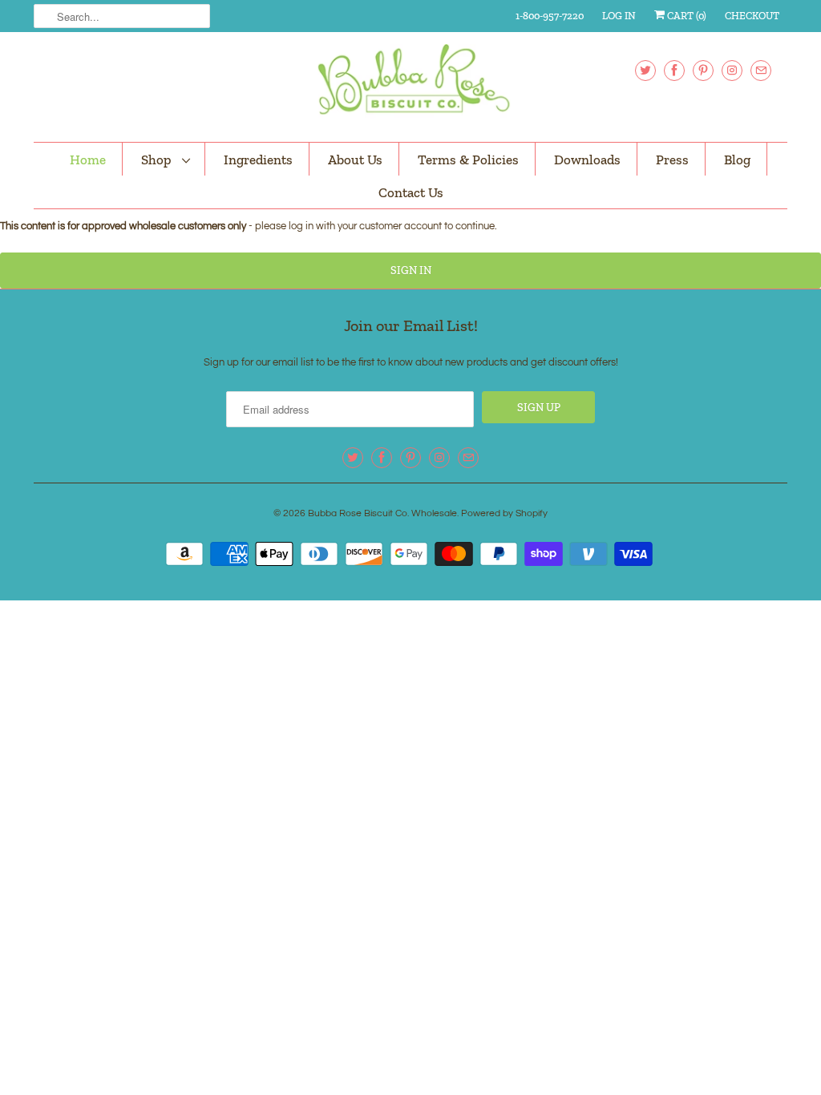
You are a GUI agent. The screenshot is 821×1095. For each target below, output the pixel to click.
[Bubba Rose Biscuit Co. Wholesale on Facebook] (674, 70)
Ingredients (258, 160)
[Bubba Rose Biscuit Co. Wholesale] (410, 85)
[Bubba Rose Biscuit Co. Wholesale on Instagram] (732, 70)
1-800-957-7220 (550, 16)
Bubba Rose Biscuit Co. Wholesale (382, 513)
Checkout (752, 16)
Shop (157, 160)
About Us (355, 160)
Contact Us (410, 192)
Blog (737, 160)
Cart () (685, 16)
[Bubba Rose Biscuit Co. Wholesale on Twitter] (645, 70)
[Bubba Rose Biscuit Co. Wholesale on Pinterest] (703, 70)
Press (672, 160)
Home (88, 160)
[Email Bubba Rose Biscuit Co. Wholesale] (760, 70)
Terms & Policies (468, 160)
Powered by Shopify (504, 513)
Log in (619, 16)
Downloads (587, 160)
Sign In (410, 270)
